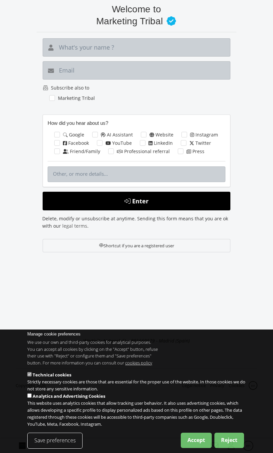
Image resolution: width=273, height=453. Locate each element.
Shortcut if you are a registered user (139, 246)
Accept (196, 440)
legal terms (74, 226)
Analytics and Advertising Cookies (69, 396)
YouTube (121, 143)
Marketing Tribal (76, 98)
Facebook (78, 143)
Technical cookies (52, 375)
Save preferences (55, 440)
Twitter (202, 143)
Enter (139, 201)
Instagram (206, 134)
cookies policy (138, 363)
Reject (229, 440)
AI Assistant (119, 134)
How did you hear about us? (78, 123)
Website (163, 134)
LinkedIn (162, 143)
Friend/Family (84, 151)
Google (76, 134)
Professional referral (146, 151)
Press (197, 151)
